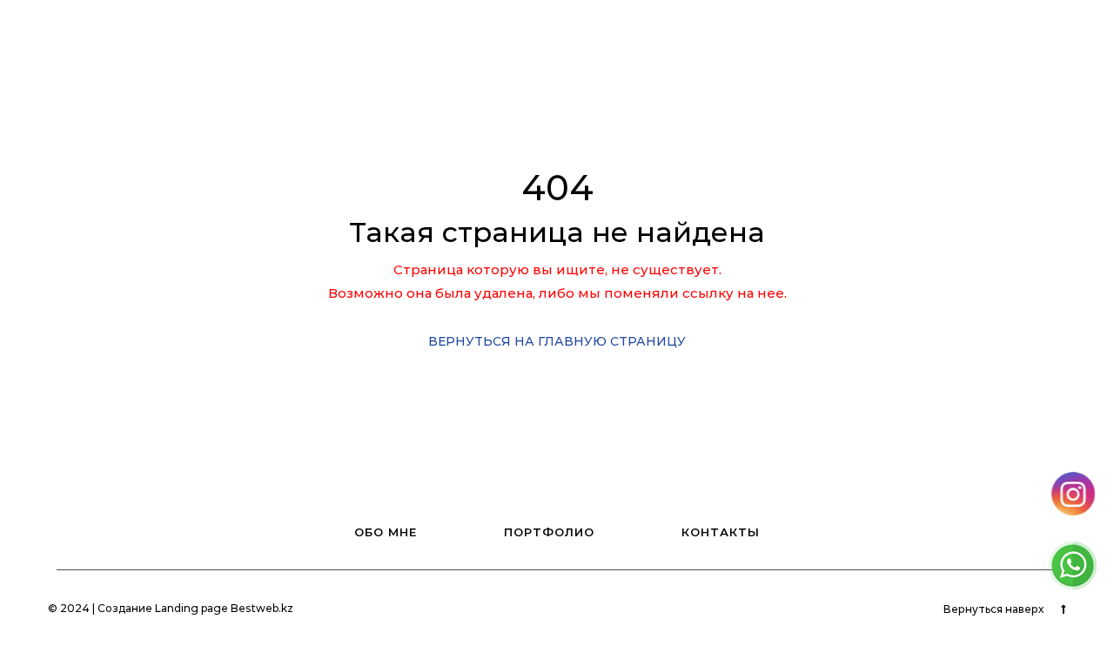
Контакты (652, 28)
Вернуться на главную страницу (557, 341)
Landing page (191, 608)
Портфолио (549, 28)
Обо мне (451, 28)
